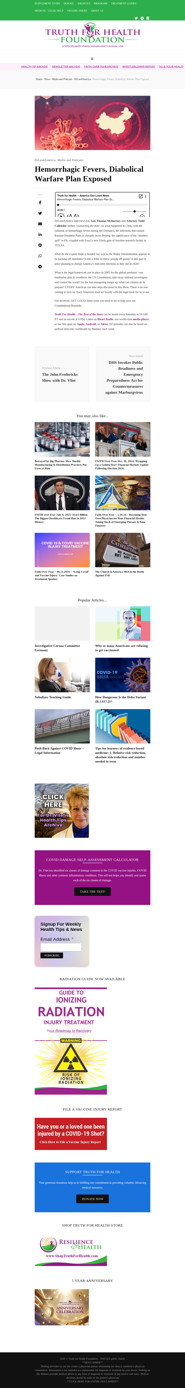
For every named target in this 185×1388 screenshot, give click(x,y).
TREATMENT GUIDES (123, 3)
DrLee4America (45, 160)
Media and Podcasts (70, 160)
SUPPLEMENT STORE (47, 3)
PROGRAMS (100, 3)
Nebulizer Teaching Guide (53, 697)
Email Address (57, 939)
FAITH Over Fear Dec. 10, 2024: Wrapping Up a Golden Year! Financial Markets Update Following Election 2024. (122, 465)
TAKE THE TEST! (93, 891)
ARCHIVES (84, 3)
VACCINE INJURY (77, 10)
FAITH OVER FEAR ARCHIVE (69, 66)
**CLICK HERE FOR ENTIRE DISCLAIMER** (93, 1381)
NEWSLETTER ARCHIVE (34, 66)
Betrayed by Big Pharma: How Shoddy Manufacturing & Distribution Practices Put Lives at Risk (61, 465)
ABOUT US (97, 10)
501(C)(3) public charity (112, 1358)
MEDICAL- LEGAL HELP (49, 10)
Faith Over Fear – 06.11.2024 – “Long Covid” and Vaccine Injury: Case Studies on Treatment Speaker (62, 575)
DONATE (69, 3)
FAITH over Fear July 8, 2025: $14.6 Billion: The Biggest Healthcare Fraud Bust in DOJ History (61, 518)
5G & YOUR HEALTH (139, 66)
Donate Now (93, 1198)
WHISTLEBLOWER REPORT (106, 66)
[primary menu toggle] (92, 59)
